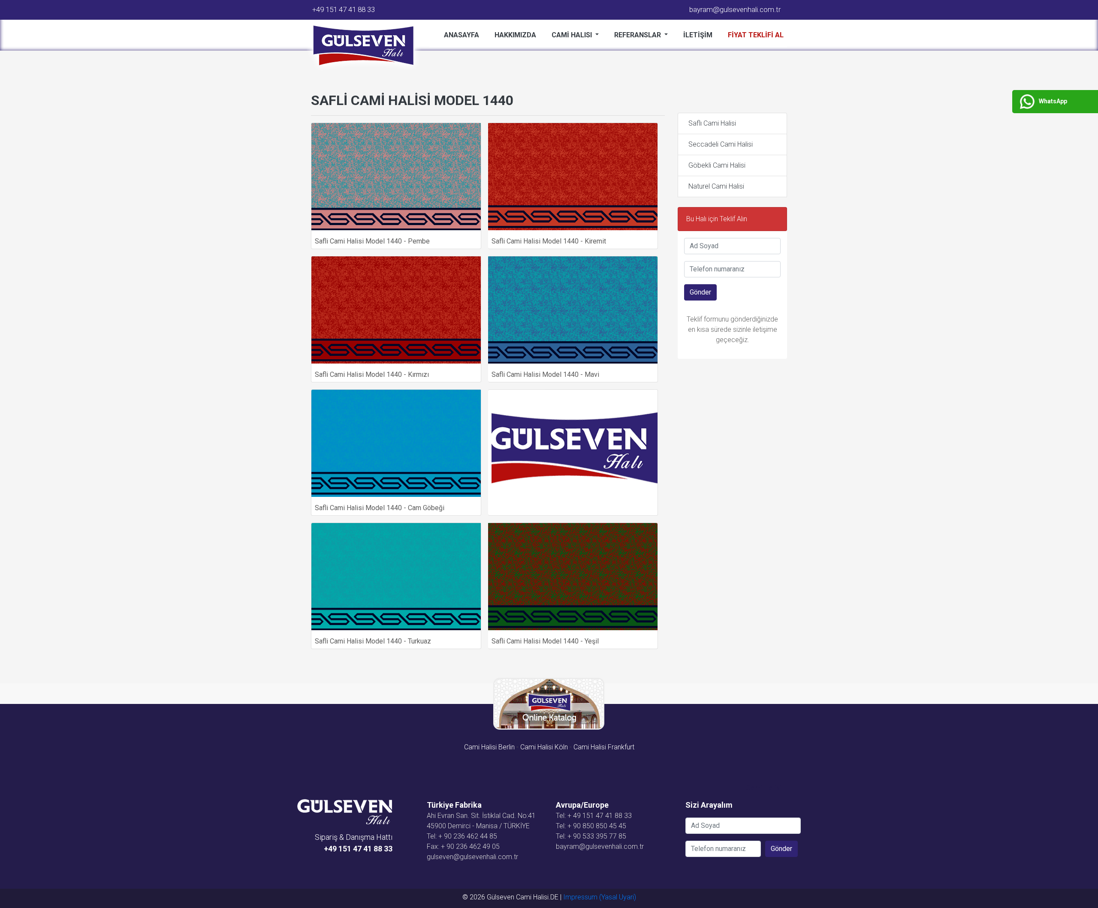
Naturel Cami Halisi (716, 186)
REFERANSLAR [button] (638, 35)
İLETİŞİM (697, 35)
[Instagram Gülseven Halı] (390, 859)
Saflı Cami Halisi (712, 123)
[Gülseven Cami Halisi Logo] (367, 46)
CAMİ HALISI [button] (573, 35)
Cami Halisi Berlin (489, 747)
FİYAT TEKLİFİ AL (756, 35)
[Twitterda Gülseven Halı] (388, 859)
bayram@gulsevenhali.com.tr (735, 9)
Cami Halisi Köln (544, 747)
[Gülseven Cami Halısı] (344, 811)
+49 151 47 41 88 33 (343, 9)
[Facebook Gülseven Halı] (386, 859)
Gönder (700, 292)
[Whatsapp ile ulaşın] (391, 859)
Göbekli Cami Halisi (716, 165)
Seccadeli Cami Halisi (720, 144)
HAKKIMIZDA (515, 35)
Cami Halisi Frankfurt (603, 747)
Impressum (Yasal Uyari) (599, 897)
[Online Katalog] (549, 704)
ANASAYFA (461, 35)
